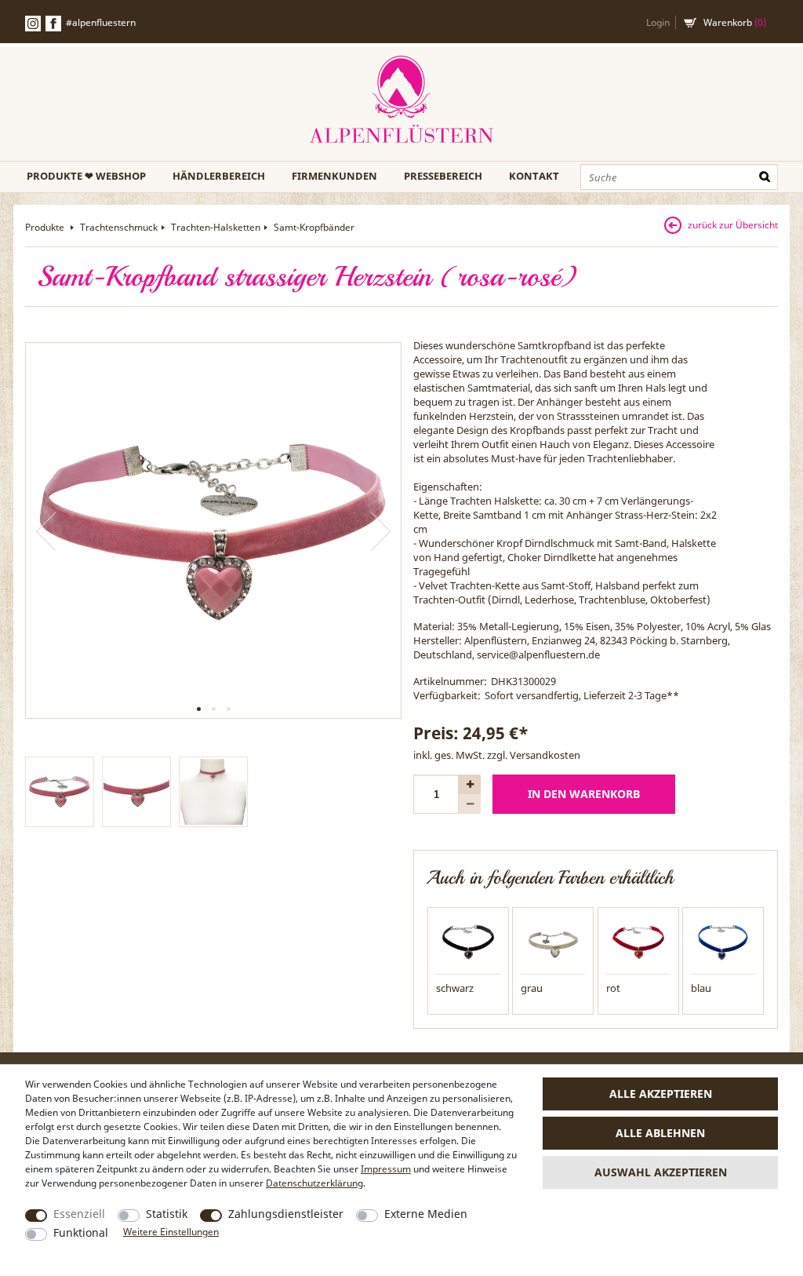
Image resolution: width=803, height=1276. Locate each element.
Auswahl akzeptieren (660, 1172)
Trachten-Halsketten (215, 227)
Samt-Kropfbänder (314, 227)
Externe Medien (425, 1213)
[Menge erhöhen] (470, 784)
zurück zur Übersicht (733, 225)
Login (658, 22)
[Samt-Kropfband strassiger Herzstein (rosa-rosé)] (213, 530)
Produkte (46, 227)
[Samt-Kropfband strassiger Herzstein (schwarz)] (468, 942)
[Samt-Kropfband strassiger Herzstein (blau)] (723, 942)
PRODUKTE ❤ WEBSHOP (86, 176)
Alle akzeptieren (660, 1093)
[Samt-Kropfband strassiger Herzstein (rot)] (638, 942)
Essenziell (79, 1213)
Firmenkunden (334, 176)
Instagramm (33, 23)
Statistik (166, 1213)
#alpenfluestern (101, 22)
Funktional (80, 1232)
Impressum (386, 1169)
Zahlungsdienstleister (285, 1213)
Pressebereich (443, 176)
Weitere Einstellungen (171, 1231)
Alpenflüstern (401, 100)
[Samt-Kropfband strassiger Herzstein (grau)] (552, 942)
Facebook (53, 23)
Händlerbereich (219, 176)
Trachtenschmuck (119, 227)
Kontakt (534, 176)
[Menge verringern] (470, 804)
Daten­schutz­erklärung (314, 1183)
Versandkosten (545, 755)
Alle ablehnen (660, 1132)
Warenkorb (734, 22)
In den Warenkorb (584, 793)
